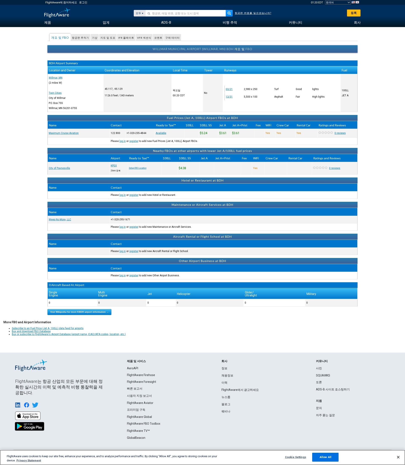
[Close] (398, 457)
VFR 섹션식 (144, 37)
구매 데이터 (172, 37)
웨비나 (225, 411)
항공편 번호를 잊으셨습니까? (253, 13)
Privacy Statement (28, 460)
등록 (354, 13)
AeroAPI (132, 368)
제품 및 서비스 (136, 361)
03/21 (229, 89)
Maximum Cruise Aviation (64, 133)
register (133, 141)
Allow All (325, 457)
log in (122, 141)
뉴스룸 (225, 397)
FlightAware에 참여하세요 (61, 2)
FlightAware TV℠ (138, 430)
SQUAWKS (323, 375)
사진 (319, 368)
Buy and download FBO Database (31, 331)
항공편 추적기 (80, 37)
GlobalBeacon (136, 437)
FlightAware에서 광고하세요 (240, 389)
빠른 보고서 (134, 388)
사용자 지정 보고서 (139, 395)
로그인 (83, 2)
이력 (224, 382)
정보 (224, 368)
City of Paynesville (59, 168)
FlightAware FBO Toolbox (143, 423)
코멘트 (158, 37)
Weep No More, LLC (60, 219)
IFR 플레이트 (126, 37)
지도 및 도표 (107, 37)
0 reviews (340, 133)
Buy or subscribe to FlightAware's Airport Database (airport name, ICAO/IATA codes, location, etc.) (69, 334)
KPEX (114, 165)
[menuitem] (47, 22)
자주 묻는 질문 (325, 415)
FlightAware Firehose (141, 375)
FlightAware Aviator (140, 403)
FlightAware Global (139, 417)
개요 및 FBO (60, 37)
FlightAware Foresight (141, 381)
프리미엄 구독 (136, 409)
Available (161, 133)
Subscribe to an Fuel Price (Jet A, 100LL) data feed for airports (48, 328)
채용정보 (227, 375)
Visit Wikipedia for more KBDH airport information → (79, 312)
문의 (319, 408)
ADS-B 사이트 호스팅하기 (333, 389)
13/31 (229, 96)
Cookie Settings (295, 457)
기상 (94, 37)
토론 (319, 382)
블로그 (225, 404)
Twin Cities (55, 92)
